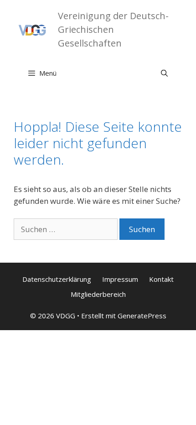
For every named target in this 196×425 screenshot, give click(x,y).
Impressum (120, 279)
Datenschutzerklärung (56, 279)
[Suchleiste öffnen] (164, 73)
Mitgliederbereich (98, 294)
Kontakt (161, 279)
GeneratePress (142, 315)
